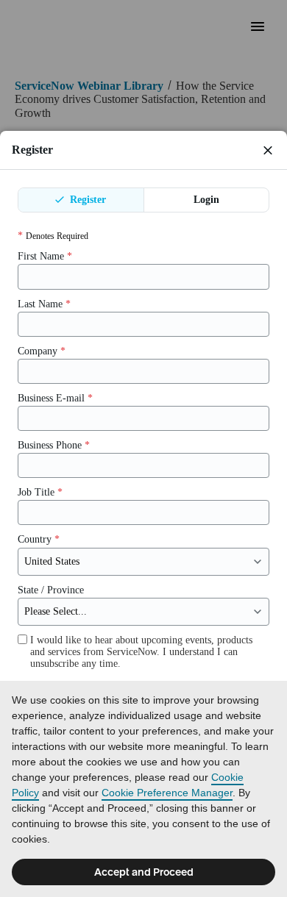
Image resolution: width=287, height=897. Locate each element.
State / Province (51, 590)
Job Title (40, 492)
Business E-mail (55, 398)
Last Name (44, 304)
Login (206, 199)
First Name (45, 256)
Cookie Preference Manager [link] (167, 792)
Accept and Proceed (144, 872)
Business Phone (54, 445)
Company (41, 351)
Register (86, 199)
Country (39, 539)
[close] (268, 150)
